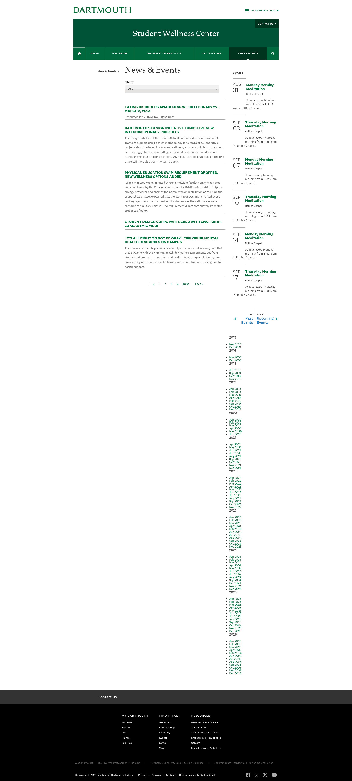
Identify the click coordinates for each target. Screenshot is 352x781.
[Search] (273, 53)
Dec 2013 (235, 347)
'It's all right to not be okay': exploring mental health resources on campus (172, 240)
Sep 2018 (235, 373)
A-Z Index (165, 722)
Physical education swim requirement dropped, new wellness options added (171, 174)
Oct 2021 (234, 462)
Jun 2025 (235, 613)
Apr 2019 (235, 398)
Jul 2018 (234, 370)
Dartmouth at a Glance (204, 722)
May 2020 (235, 431)
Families (127, 742)
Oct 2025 (235, 625)
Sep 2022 (235, 501)
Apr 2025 (235, 608)
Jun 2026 (235, 656)
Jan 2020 (235, 419)
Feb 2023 (235, 520)
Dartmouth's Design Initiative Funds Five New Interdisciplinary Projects (169, 130)
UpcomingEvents (265, 319)
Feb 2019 (235, 392)
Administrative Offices (204, 732)
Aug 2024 (235, 577)
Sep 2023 (235, 541)
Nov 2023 (235, 546)
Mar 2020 (235, 425)
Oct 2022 (235, 504)
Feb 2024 (235, 559)
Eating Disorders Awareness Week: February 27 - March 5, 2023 (172, 109)
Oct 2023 (235, 543)
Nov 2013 (235, 344)
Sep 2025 (235, 622)
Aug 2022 (235, 498)
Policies (156, 775)
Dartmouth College (102, 10)
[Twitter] (265, 774)
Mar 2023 (235, 523)
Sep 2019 (235, 404)
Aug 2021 (235, 456)
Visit (162, 748)
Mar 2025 (235, 605)
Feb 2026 (235, 644)
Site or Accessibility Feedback (197, 775)
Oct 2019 (235, 406)
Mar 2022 (235, 484)
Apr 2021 (234, 444)
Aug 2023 (235, 538)
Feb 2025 (235, 602)
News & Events (107, 71)
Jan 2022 (235, 478)
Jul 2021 (234, 453)
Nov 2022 (235, 507)
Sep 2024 (235, 580)
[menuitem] (107, 697)
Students (127, 722)
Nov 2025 (235, 628)
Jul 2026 (235, 659)
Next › (187, 284)
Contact (170, 775)
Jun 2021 (235, 450)
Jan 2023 (235, 517)
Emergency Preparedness (206, 737)
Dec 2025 (235, 631)
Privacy (142, 775)
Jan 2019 (235, 389)
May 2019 (235, 401)
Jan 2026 (235, 641)
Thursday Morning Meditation (260, 124)
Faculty (126, 727)
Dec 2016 (235, 360)
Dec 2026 (235, 673)
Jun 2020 (235, 434)
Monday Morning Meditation (260, 87)
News (162, 742)
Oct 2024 (235, 583)
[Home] (79, 53)
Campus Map (167, 727)
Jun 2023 (235, 532)
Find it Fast (169, 716)
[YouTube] (274, 774)
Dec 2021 (235, 468)
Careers (195, 742)
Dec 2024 (235, 589)
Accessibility (199, 727)
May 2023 (235, 529)
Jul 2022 (234, 495)
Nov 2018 (235, 379)
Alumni (126, 737)
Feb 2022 (235, 481)
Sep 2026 (235, 665)
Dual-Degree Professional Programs (119, 762)
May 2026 (235, 653)
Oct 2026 (235, 667)
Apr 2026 (235, 650)
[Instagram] (256, 774)
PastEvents (247, 319)
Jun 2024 (235, 571)
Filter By (129, 82)
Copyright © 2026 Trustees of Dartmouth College (104, 775)
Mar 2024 (235, 562)
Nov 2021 (235, 465)
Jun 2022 (235, 492)
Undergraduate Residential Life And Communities (243, 762)
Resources (200, 716)
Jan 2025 (235, 599)
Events (163, 737)
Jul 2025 (235, 616)
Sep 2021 (235, 459)
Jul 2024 (235, 574)
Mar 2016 (235, 357)
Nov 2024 (235, 586)
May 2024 (235, 568)
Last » (199, 284)
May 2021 (235, 447)
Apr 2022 (235, 486)
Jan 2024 (235, 557)
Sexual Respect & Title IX (206, 748)
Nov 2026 (235, 670)
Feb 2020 (235, 422)
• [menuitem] (135, 775)
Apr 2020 (235, 428)
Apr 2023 (235, 526)
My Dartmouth (135, 716)
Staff (125, 732)
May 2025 (235, 610)
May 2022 (235, 489)
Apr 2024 (235, 565)
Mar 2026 (235, 647)
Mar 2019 (235, 395)
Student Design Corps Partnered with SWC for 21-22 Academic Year (173, 223)
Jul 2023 (235, 535)
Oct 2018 (235, 376)
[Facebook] (248, 774)
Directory (164, 732)
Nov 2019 (235, 409)
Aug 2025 (235, 619)
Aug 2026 (235, 662)
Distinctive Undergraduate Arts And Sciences (177, 762)
